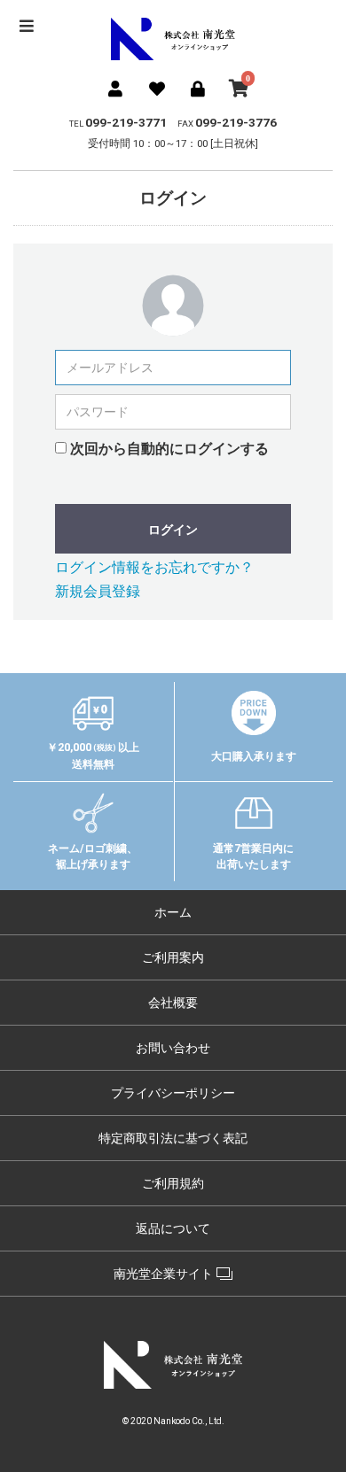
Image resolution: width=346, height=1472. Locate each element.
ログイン (173, 530)
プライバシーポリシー (173, 1093)
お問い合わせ (173, 1048)
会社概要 (173, 1003)
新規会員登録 (97, 591)
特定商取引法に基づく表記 (173, 1138)
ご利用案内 (173, 957)
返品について (173, 1228)
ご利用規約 (173, 1183)
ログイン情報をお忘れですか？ (154, 567)
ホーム (173, 912)
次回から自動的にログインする (169, 448)
